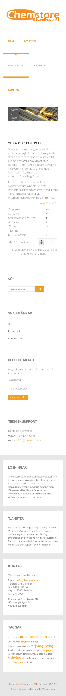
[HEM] (11, 34)
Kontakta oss (15, 338)
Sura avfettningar (25, 143)
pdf (50, 242)
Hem (10, 323)
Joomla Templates (20, 689)
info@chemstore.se (30, 440)
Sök (39, 289)
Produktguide (15, 331)
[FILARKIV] (39, 58)
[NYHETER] (30, 34)
